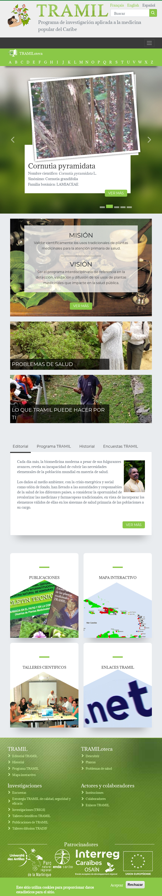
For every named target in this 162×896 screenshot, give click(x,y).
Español (148, 5)
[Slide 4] (123, 207)
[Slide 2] (109, 206)
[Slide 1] (102, 207)
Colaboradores (96, 798)
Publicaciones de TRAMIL (30, 822)
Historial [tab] (87, 446)
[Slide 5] (129, 207)
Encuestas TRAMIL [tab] (120, 446)
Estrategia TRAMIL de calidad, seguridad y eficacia (41, 801)
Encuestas (19, 792)
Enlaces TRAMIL (97, 804)
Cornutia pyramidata (61, 165)
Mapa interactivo (24, 774)
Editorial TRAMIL (25, 755)
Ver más (116, 193)
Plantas (91, 761)
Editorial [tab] (20, 446)
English (133, 5)
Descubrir (92, 755)
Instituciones (94, 792)
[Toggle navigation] (149, 43)
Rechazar (135, 884)
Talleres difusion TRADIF (29, 828)
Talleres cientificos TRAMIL (31, 815)
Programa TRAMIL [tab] (54, 446)
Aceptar (117, 885)
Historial (18, 761)
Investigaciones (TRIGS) (28, 809)
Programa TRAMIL (25, 768)
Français (117, 5)
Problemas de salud (42, 364)
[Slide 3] (116, 207)
